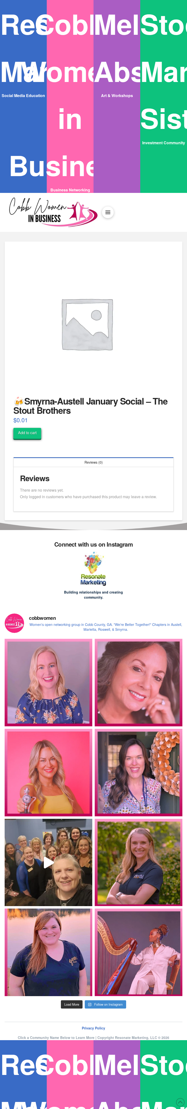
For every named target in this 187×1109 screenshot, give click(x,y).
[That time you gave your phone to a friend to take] (48, 862)
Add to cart (27, 432)
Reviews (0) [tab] (93, 462)
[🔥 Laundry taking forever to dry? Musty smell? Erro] (138, 772)
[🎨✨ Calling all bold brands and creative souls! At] (48, 952)
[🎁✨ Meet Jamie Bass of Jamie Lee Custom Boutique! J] (48, 682)
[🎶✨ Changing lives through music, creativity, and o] (138, 952)
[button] (108, 212)
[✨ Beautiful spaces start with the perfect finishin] (138, 862)
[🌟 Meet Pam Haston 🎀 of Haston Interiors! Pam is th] (138, 682)
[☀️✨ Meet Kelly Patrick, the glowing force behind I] (48, 772)
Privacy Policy (93, 1028)
